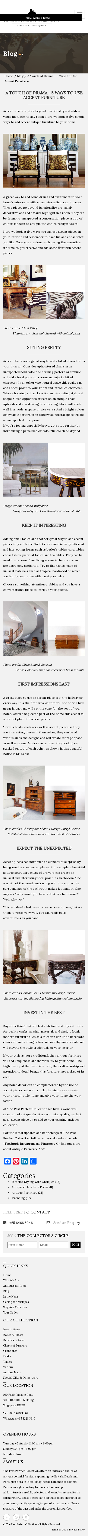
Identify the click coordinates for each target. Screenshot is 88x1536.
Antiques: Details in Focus (30, 1187)
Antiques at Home (14, 1285)
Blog (20, 76)
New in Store (11, 1329)
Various (8, 1367)
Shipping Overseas (15, 1307)
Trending (18, 1198)
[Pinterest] (26, 1517)
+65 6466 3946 (21, 1222)
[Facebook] (7, 1517)
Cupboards (10, 1350)
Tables (7, 1361)
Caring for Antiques (16, 1302)
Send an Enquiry (66, 1222)
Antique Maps (12, 1372)
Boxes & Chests (13, 1335)
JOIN (75, 1244)
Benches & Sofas (14, 1340)
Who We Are (11, 1280)
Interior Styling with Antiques (33, 1182)
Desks (7, 1356)
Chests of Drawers (15, 1345)
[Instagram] (17, 1517)
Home (8, 76)
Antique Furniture (25, 1149)
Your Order (10, 1312)
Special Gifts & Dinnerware (20, 1377)
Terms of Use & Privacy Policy (68, 1529)
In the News (10, 1296)
